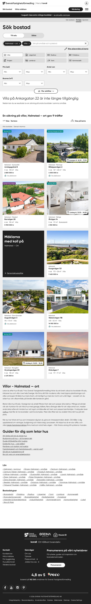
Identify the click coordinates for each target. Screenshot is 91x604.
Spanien (85, 20)
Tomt (51, 494)
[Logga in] (86, 3)
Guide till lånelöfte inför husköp (15, 441)
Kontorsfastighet (71, 500)
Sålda (34, 35)
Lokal (83, 500)
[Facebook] (5, 587)
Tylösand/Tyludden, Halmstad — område (20, 485)
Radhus (31, 494)
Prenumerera (56, 565)
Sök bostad (7, 9)
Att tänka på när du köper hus (15, 436)
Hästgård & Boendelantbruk (15, 500)
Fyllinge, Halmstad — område (15, 474)
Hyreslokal (62, 497)
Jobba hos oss (31, 562)
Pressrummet (30, 559)
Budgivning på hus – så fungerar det (17, 438)
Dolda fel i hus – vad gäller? (14, 444)
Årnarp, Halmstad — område (35, 469)
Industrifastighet (36, 500)
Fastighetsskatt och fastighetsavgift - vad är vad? (23, 449)
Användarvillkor (40, 600)
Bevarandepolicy (28, 600)
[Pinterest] (23, 587)
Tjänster (28, 556)
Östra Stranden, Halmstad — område (19, 480)
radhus (5, 412)
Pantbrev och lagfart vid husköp (15, 446)
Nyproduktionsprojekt (12, 497)
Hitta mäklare (8, 556)
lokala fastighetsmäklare (17, 425)
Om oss (28, 554)
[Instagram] (17, 587)
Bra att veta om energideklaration (16, 454)
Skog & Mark (9, 502)
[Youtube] (11, 587)
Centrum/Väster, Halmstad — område (19, 472)
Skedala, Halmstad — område (16, 482)
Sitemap (67, 600)
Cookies (50, 600)
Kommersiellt (73, 494)
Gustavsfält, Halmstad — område (44, 474)
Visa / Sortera (11, 121)
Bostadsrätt (8, 494)
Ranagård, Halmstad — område (50, 480)
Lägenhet (42, 494)
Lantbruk (60, 494)
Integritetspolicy (15, 600)
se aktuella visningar (62, 15)
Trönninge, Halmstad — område (72, 482)
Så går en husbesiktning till (13, 452)
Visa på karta (80, 121)
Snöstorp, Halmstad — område (43, 482)
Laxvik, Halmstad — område (72, 474)
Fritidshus (20, 494)
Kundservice (7, 554)
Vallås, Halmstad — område (51, 485)
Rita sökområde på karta (78, 49)
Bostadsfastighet (32, 497)
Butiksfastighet (48, 497)
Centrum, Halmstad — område (63, 469)
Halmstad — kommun (12, 469)
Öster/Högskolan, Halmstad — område (44, 477)
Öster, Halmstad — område (14, 477)
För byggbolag (9, 559)
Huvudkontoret (9, 562)
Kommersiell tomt (54, 500)
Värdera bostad (9, 565)
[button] (86, 9)
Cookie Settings (76, 600)
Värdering (76, 9)
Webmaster (58, 600)
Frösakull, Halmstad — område (50, 472)
